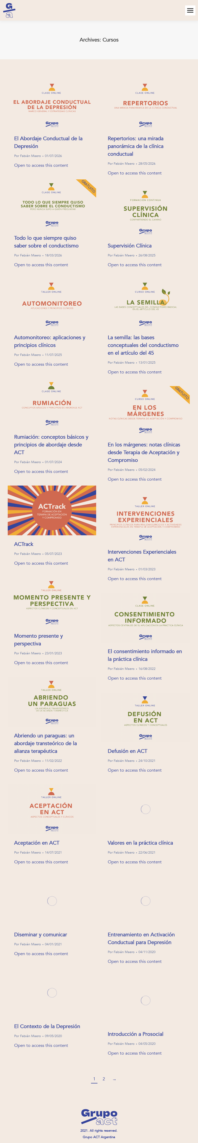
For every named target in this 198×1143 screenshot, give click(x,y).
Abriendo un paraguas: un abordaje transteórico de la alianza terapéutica (45, 743)
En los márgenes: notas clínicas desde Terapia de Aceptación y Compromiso (144, 452)
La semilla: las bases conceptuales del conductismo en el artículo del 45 (143, 345)
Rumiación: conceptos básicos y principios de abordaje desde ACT (51, 444)
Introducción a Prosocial (135, 1034)
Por (27, 156)
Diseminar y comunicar (40, 934)
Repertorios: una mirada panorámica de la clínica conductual (135, 146)
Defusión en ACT (127, 751)
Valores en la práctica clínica (140, 842)
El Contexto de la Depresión (47, 1026)
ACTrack (23, 544)
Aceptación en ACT (36, 842)
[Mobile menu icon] (190, 10)
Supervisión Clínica (130, 245)
